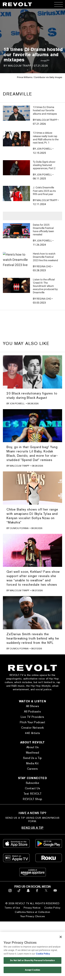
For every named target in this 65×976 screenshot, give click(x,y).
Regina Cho (43, 266)
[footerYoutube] (55, 893)
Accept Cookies (32, 970)
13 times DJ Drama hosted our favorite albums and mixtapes (45, 110)
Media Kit (32, 763)
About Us (32, 747)
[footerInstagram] (10, 893)
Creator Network (32, 728)
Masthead (32, 752)
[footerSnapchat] (28, 893)
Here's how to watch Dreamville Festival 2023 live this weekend (45, 257)
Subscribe (32, 783)
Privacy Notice (32, 907)
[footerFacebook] (37, 893)
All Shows (32, 706)
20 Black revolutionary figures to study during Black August (31, 395)
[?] (16, 113)
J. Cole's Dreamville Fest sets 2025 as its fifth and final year (44, 190)
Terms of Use (12, 907)
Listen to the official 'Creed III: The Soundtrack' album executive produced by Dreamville (45, 286)
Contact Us (32, 788)
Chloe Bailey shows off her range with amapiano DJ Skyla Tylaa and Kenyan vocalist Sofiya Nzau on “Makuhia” (32, 515)
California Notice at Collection (32, 912)
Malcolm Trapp (46, 119)
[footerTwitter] (46, 893)
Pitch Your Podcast (32, 722)
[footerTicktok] (19, 893)
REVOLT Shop (32, 799)
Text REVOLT (32, 794)
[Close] (61, 937)
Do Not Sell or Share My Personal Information (32, 960)
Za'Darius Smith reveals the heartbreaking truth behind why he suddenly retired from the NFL (32, 638)
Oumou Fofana (19, 528)
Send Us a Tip (32, 758)
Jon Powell (44, 148)
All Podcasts (32, 711)
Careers (32, 769)
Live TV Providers (32, 717)
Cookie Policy (52, 907)
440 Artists (32, 733)
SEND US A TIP (32, 828)
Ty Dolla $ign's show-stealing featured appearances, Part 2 (44, 165)
